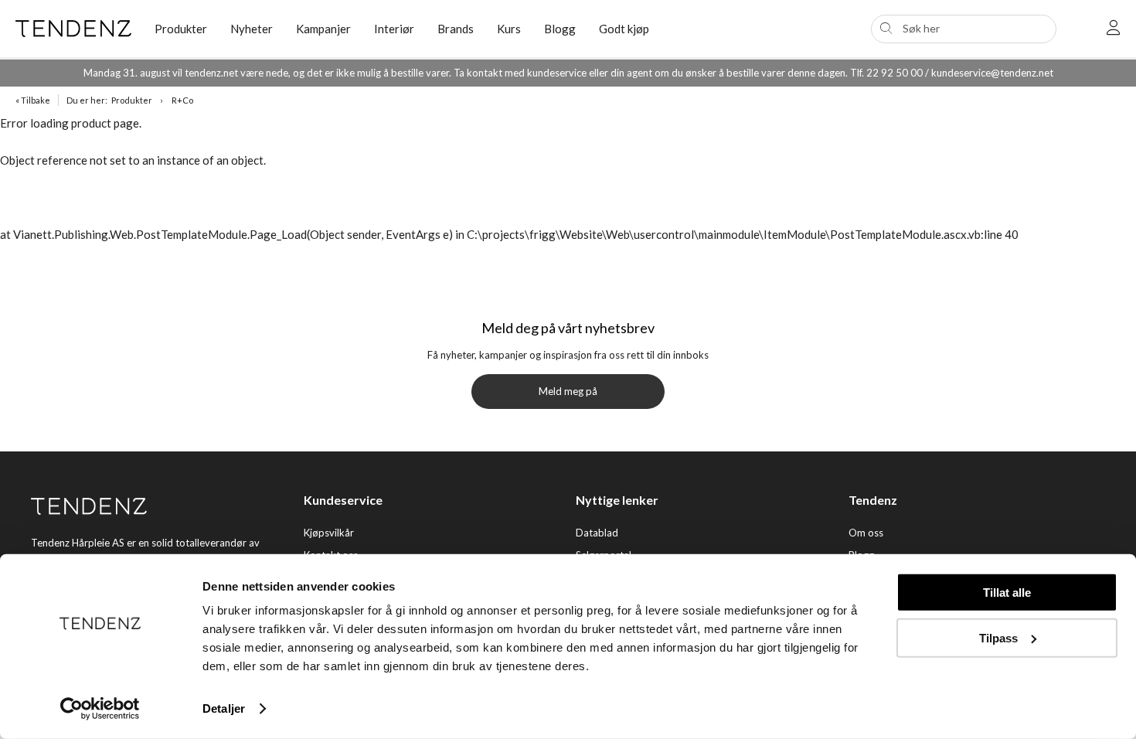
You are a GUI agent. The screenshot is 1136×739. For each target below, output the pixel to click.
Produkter (131, 100)
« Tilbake (32, 100)
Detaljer (223, 708)
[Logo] (73, 28)
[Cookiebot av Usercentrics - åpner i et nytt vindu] (100, 708)
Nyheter (251, 29)
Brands (455, 29)
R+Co (182, 100)
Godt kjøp (624, 29)
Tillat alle (1007, 592)
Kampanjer (323, 29)
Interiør (394, 29)
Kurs (509, 29)
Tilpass (998, 637)
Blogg (560, 29)
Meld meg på (568, 391)
